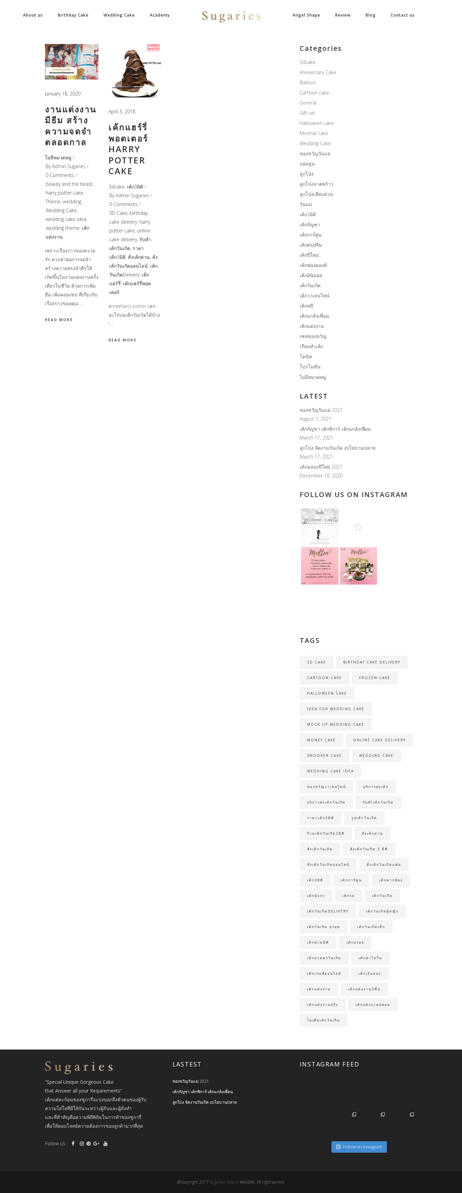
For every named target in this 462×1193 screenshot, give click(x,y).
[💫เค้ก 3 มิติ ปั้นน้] (358, 604)
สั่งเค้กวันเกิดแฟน (384, 864)
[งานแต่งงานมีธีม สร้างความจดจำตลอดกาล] (71, 62)
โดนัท (306, 356)
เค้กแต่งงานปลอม (372, 1004)
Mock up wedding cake (335, 724)
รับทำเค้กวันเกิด (378, 802)
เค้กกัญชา (310, 224)
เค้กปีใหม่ (309, 255)
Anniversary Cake (318, 72)
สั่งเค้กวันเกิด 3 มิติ (369, 849)
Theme (53, 201)
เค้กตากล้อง (391, 880)
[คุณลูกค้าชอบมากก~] (358, 527)
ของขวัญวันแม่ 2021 (321, 410)
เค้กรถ (348, 895)
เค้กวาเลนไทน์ (314, 295)
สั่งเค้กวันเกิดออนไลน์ (328, 864)
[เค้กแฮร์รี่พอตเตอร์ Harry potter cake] (135, 70)
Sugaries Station (225, 1182)
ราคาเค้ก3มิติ (320, 817)
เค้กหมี (306, 305)
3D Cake (118, 213)
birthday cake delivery (371, 662)
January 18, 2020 (62, 93)
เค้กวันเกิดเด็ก (371, 926)
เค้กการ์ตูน (311, 234)
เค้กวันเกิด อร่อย (323, 926)
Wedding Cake (61, 210)
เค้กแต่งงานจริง (322, 1004)
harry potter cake (64, 192)
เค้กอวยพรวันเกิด (324, 957)
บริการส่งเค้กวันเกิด (326, 802)
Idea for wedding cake (336, 708)
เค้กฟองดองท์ (313, 265)
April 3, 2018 (122, 111)
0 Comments (60, 175)
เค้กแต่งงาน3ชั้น (364, 989)
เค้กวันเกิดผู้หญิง (382, 911)
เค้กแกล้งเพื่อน (314, 316)
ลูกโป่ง (307, 174)
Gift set (307, 113)
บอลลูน (307, 163)
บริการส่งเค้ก (376, 786)
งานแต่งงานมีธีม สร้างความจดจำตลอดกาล (71, 125)
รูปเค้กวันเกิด (364, 817)
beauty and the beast (69, 184)
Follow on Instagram (362, 1147)
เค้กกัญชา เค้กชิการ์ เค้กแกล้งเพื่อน (335, 429)
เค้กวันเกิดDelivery (328, 911)
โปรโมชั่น (310, 366)
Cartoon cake (314, 92)
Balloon (308, 82)
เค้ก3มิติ (135, 186)
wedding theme (62, 228)
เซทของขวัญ (313, 336)
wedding (72, 201)
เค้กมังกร (316, 895)
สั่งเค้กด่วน (139, 257)
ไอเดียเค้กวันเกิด (323, 1020)
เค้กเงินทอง (370, 973)
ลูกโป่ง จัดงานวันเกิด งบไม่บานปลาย (337, 448)
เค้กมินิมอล (311, 275)
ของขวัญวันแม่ (315, 153)
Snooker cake (324, 755)
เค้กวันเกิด (310, 285)
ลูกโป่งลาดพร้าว (316, 184)
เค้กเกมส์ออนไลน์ (324, 973)
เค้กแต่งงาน (312, 326)
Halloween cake (317, 123)
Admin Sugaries (69, 166)
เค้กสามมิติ (318, 942)
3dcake (116, 186)
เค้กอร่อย (355, 942)
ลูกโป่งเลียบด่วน (316, 194)
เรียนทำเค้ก (311, 346)
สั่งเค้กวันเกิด (320, 849)
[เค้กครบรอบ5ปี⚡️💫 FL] (344, 1095)
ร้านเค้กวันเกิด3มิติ (326, 833)
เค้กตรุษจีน (311, 245)
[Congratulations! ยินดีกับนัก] (373, 1095)
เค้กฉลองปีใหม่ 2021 (321, 467)
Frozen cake (374, 677)
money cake (321, 740)
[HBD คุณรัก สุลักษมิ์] (402, 1125)
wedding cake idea (66, 219)
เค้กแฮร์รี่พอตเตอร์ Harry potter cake (128, 149)
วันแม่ (306, 204)
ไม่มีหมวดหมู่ (58, 157)
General (308, 102)
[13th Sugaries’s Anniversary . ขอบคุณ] (344, 1125)
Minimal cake (314, 133)
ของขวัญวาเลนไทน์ (326, 786)
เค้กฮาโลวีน (370, 957)
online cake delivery (379, 740)
